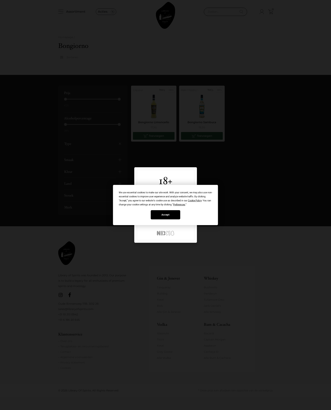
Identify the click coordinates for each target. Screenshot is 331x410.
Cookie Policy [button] (195, 200)
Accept (165, 214)
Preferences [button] (179, 204)
